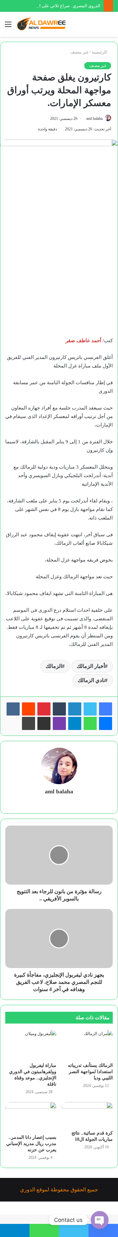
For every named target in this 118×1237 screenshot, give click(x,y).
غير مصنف (79, 52)
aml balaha (94, 118)
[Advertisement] (59, 272)
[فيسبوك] (105, 709)
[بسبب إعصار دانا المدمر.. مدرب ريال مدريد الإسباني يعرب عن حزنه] (30, 1116)
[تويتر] (90, 709)
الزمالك (54, 666)
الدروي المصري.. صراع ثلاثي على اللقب (65, 5)
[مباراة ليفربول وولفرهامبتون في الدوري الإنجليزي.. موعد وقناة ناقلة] (30, 1044)
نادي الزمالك (91, 680)
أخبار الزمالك (91, 666)
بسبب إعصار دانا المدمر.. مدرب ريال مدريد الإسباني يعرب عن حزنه (31, 1143)
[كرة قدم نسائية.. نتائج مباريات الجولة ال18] (87, 1114)
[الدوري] (42, 24)
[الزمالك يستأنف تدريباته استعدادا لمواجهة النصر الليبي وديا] (87, 1044)
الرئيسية (100, 52)
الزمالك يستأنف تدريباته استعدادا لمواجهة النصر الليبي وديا (90, 1071)
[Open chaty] (99, 1220)
